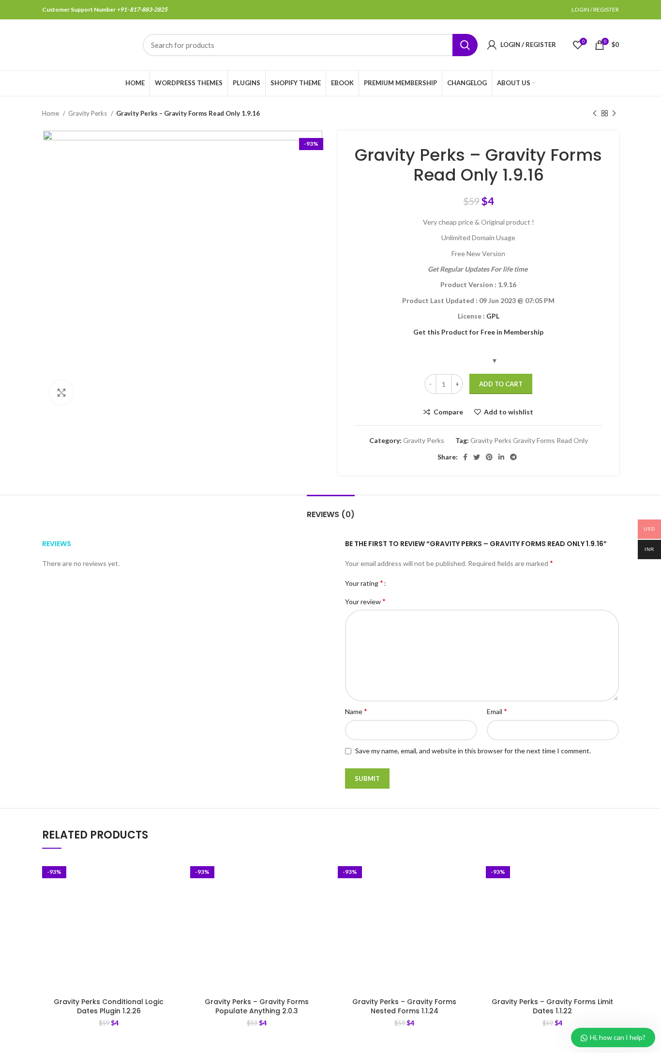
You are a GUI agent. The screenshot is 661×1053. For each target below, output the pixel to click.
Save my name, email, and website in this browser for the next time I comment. (473, 751)
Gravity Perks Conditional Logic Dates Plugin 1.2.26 (109, 1006)
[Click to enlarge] (61, 393)
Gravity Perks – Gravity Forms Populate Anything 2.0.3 (257, 1006)
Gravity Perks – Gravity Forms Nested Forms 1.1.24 (404, 1006)
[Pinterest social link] (489, 457)
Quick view (168, 918)
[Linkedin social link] (501, 457)
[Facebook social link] (465, 457)
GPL (492, 316)
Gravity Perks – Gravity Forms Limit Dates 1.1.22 (552, 1006)
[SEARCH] (465, 45)
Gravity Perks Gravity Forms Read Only (529, 440)
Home (51, 113)
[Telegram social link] (513, 457)
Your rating (364, 583)
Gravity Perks (88, 113)
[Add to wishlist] (168, 874)
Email (497, 711)
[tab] (331, 509)
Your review (365, 601)
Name (356, 711)
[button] (168, 896)
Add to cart (501, 384)
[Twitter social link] (476, 457)
